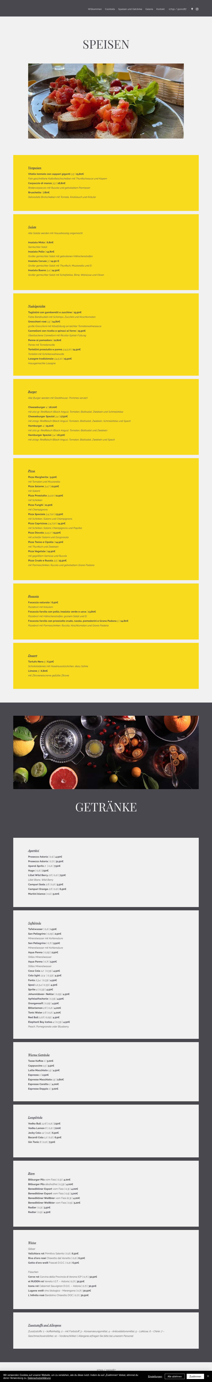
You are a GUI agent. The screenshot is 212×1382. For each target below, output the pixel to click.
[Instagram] (197, 9)
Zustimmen (195, 1376)
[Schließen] (208, 1376)
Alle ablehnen (175, 1376)
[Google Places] (192, 9)
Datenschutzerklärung (39, 1378)
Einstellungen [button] (155, 1376)
